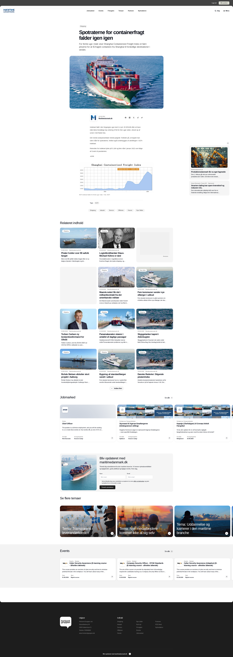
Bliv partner (224, 3)
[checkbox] (100, 482)
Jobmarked (139, 633)
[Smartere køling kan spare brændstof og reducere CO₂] (209, 188)
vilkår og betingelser (138, 481)
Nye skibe (139, 621)
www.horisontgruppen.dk (87, 633)
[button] (227, 143)
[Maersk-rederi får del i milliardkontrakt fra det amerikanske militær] (116, 285)
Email (128, 473)
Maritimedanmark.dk (105, 118)
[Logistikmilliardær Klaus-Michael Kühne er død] (116, 245)
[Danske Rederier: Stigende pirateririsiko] (154, 366)
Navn (101, 473)
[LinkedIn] (130, 117)
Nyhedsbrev (159, 627)
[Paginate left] (61, 423)
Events (138, 630)
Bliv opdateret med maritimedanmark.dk (115, 654)
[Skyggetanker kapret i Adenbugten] (154, 326)
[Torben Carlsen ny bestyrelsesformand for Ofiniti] (78, 327)
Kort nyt (138, 624)
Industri (119, 624)
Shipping (120, 621)
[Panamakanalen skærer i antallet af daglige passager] (116, 326)
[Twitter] (134, 117)
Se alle (167, 398)
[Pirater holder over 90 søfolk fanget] (78, 245)
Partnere (158, 621)
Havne (119, 633)
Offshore (120, 630)
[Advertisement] (154, 243)
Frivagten (139, 627)
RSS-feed (158, 624)
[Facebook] (126, 117)
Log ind (214, 3)
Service (119, 627)
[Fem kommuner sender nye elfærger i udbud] (154, 284)
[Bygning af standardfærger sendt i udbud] (116, 366)
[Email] (138, 117)
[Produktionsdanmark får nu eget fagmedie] (209, 162)
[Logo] (9, 11)
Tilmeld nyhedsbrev (107, 487)
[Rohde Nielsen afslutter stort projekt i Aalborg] (78, 366)
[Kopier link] (142, 117)
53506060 (87, 630)
